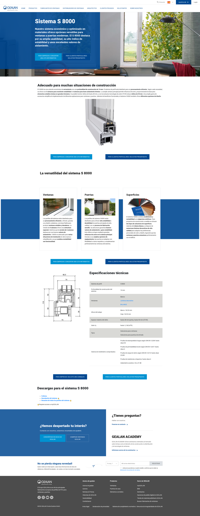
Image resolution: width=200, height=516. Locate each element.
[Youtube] (47, 497)
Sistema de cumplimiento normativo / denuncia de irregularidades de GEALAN (137, 506)
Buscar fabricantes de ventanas (147, 501)
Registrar (156, 463)
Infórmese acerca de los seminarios (123, 450)
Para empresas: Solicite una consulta (70, 377)
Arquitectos (92, 8)
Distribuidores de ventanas (73, 8)
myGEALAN (182, 2)
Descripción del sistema (49, 398)
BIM (138, 489)
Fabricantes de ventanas (49, 8)
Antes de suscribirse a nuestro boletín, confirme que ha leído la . (139, 469)
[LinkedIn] (51, 497)
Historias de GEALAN (89, 495)
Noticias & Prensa (88, 492)
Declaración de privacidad (101, 506)
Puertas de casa (115, 489)
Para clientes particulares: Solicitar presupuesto (76, 57)
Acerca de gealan (88, 485)
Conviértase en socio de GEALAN (53, 438)
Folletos (44, 396)
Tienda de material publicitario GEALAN (149, 498)
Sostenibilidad (87, 498)
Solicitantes (122, 8)
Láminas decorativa (126, 300)
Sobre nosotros (136, 8)
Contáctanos (87, 501)
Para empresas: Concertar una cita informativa (48, 57)
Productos (33, 8)
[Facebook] (39, 497)
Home (23, 8)
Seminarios (140, 492)
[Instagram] (43, 497)
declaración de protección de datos (130, 470)
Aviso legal (85, 506)
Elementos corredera (116, 492)
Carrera (85, 489)
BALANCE (123, 304)
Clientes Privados (107, 8)
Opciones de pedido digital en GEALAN (149, 495)
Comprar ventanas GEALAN (77, 438)
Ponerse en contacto (119, 424)
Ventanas (113, 485)
